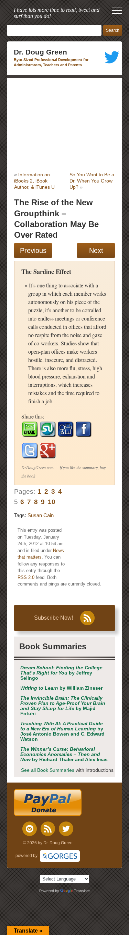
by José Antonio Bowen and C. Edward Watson (62, 731)
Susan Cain (41, 515)
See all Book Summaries (47, 770)
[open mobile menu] (117, 11)
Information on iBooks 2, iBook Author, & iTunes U (34, 181)
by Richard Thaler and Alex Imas (64, 754)
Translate (82, 891)
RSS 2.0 (26, 577)
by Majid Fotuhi (62, 706)
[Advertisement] (64, 125)
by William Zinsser (61, 688)
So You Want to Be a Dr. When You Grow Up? (91, 181)
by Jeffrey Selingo (61, 673)
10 (51, 501)
